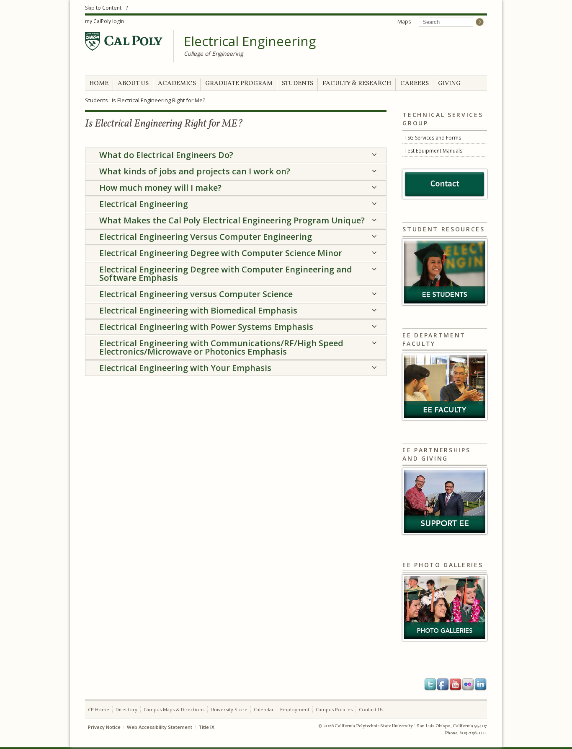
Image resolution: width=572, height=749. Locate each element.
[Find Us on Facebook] (443, 684)
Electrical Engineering (250, 41)
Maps (404, 21)
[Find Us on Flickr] (468, 684)
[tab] (235, 155)
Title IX (206, 727)
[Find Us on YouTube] (455, 684)
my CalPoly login (104, 21)
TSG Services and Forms (433, 137)
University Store (229, 709)
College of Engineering (213, 53)
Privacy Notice (104, 727)
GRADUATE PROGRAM (239, 83)
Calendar (264, 709)
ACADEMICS (177, 83)
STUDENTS (297, 83)
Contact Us (371, 709)
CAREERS (414, 83)
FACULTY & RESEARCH (356, 83)
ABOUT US (133, 83)
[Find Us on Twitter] (430, 684)
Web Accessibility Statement (159, 727)
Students (96, 100)
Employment (294, 709)
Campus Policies (334, 709)
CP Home (98, 709)
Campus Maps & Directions (174, 709)
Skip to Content (103, 7)
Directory (126, 709)
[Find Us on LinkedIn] (480, 684)
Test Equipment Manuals (433, 150)
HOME (98, 83)
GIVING (449, 83)
